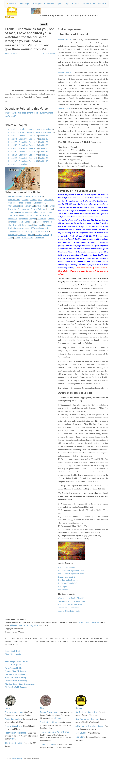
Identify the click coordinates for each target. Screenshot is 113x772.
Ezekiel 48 (23, 164)
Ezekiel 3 (30, 129)
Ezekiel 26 (43, 145)
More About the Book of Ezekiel (71, 598)
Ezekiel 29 (33, 148)
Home (7, 708)
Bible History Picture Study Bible (24, 625)
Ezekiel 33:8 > (49, 54)
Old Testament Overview (86, 712)
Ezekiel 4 (40, 129)
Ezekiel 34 (43, 151)
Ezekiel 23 (12, 145)
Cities (12, 739)
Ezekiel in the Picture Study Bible (71, 601)
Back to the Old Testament (68, 608)
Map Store (80, 737)
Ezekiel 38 (43, 155)
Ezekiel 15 (12, 139)
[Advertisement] (30, 70)
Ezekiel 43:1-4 (64, 109)
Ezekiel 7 (21, 132)
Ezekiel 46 (43, 161)
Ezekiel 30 (43, 148)
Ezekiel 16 (23, 139)
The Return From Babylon (68, 583)
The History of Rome (49, 722)
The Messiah (63, 590)
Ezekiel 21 (33, 142)
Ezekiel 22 (43, 142)
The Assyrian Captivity (67, 577)
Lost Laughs (80, 733)
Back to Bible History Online (69, 611)
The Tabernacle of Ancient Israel (54, 732)
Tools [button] (77, 3)
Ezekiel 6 (12, 132)
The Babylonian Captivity (68, 580)
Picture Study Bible (13, 726)
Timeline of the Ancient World (70, 604)
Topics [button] (68, 3)
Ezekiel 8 (30, 132)
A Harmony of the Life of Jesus (89, 726)
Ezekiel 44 (23, 161)
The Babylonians (47, 744)
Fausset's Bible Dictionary (16, 681)
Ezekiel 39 (12, 158)
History (78, 708)
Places (58, 718)
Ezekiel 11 (12, 136)
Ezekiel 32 (23, 151)
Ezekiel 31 (12, 151)
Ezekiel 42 (43, 158)
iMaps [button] (86, 3)
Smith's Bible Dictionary (15, 671)
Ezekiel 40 (23, 158)
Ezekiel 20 (23, 142)
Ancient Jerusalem (13, 719)
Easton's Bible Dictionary (16, 674)
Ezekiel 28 (23, 148)
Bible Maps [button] (25, 3)
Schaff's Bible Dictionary (15, 677)
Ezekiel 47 (12, 164)
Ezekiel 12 (23, 136)
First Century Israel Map (15, 733)
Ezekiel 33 (33, 151)
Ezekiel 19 (12, 142)
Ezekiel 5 (49, 129)
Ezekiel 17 (33, 139)
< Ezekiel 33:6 (11, 54)
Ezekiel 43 (12, 161)
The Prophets (63, 586)
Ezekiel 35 (12, 155)
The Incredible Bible (13, 743)
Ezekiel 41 (33, 158)
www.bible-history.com (89, 622)
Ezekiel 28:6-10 (64, 72)
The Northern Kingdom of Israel (71, 570)
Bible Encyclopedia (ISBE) (16, 661)
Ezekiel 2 (21, 129)
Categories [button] (38, 3)
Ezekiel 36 (23, 155)
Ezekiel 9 (40, 132)
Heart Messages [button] (54, 3)
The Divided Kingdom (67, 567)
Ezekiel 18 (43, 139)
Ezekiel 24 (23, 145)
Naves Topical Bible (13, 668)
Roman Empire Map (48, 712)
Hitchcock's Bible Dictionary (17, 687)
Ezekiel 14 (43, 136)
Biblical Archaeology (14, 712)
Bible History (16, 759)
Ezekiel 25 (33, 145)
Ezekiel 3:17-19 (64, 39)
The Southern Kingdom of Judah (71, 574)
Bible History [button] (98, 3)
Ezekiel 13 (33, 136)
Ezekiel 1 (12, 129)
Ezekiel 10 (49, 132)
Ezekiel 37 (33, 155)
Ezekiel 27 (12, 148)
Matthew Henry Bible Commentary (20, 684)
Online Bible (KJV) (13, 665)
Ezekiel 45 (33, 161)
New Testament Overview (87, 719)
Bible (42, 708)
